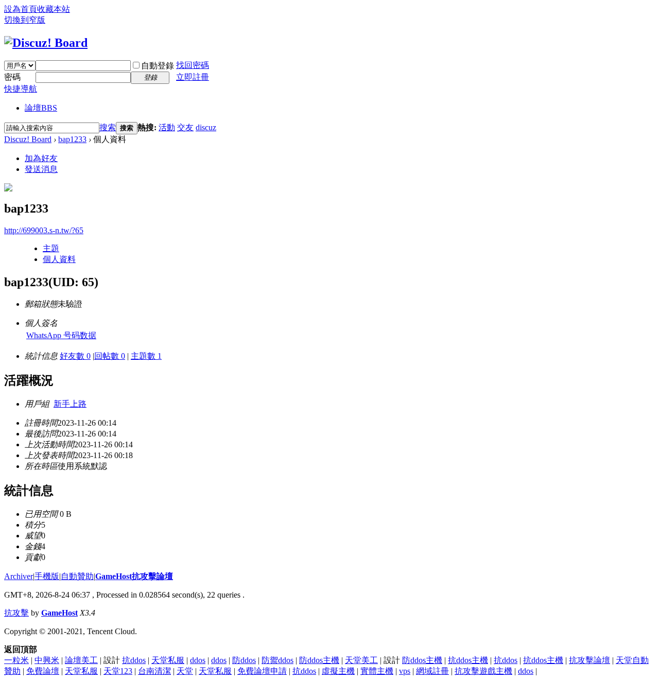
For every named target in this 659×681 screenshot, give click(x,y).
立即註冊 (192, 77)
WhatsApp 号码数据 (61, 335)
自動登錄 (157, 65)
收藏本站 (53, 9)
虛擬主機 (338, 671)
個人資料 (59, 259)
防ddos (244, 660)
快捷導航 (20, 88)
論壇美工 (81, 660)
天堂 (185, 671)
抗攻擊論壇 (589, 660)
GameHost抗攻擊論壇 (134, 576)
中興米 (46, 660)
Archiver (18, 576)
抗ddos (134, 660)
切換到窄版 (24, 19)
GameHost (59, 612)
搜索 (107, 127)
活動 (167, 127)
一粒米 (16, 660)
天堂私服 (167, 660)
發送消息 (41, 169)
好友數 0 (75, 356)
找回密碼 (192, 65)
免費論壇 (42, 671)
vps (404, 671)
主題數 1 (146, 356)
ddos (197, 660)
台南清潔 (154, 671)
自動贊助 (77, 576)
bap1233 (72, 139)
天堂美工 (361, 660)
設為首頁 (20, 9)
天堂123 (117, 671)
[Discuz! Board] (46, 42)
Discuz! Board (27, 139)
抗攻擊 (16, 612)
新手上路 (70, 403)
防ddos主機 (319, 660)
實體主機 (376, 671)
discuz (206, 127)
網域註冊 (432, 671)
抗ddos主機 (468, 660)
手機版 (46, 576)
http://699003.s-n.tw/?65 (43, 230)
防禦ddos (277, 660)
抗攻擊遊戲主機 (483, 671)
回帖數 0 (109, 356)
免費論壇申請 (262, 671)
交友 (185, 127)
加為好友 (41, 158)
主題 (51, 248)
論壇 (41, 107)
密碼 (12, 77)
